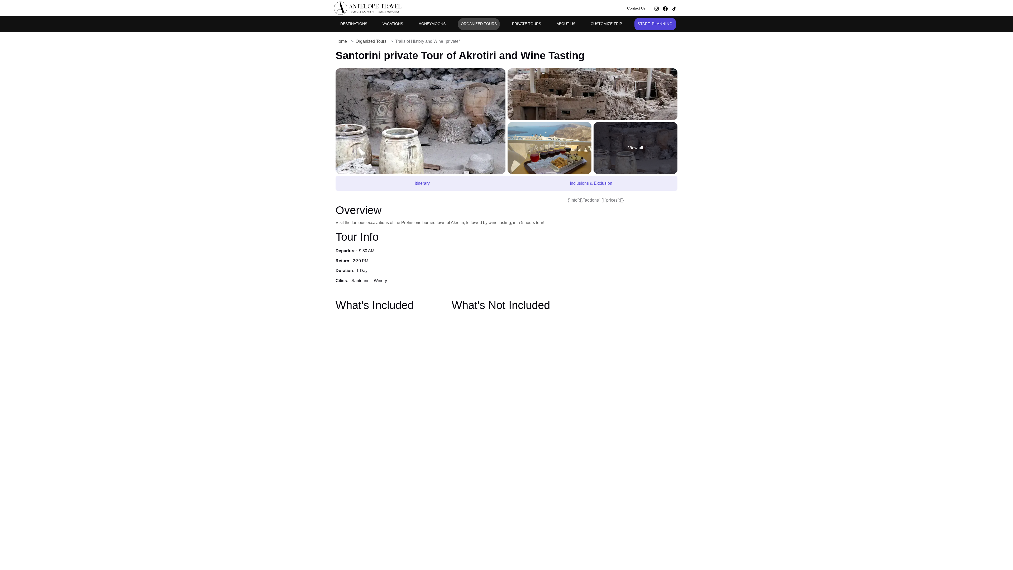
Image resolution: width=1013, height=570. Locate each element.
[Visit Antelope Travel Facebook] (665, 8)
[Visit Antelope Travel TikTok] (674, 8)
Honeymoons (432, 24)
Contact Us (636, 8)
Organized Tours (479, 24)
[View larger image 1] (420, 121)
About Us (566, 24)
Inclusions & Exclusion (591, 183)
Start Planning (655, 24)
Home (341, 41)
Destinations (353, 24)
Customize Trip (606, 24)
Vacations (393, 24)
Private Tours (526, 24)
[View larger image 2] (592, 94)
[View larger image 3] (549, 148)
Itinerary (422, 183)
